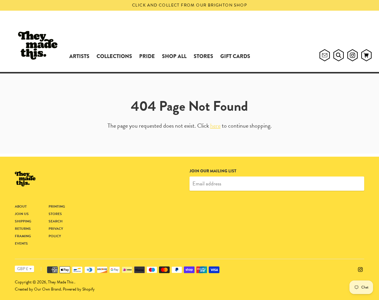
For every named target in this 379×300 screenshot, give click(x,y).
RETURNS (23, 228)
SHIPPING (23, 221)
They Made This (61, 282)
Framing (23, 236)
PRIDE (147, 56)
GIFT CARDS (235, 56)
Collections (114, 56)
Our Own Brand (47, 289)
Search (55, 221)
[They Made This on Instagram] (360, 269)
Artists (79, 56)
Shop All (174, 56)
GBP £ (22, 269)
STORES (203, 56)
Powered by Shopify (79, 289)
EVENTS (21, 243)
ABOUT (21, 206)
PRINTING (57, 206)
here (215, 125)
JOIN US (22, 213)
